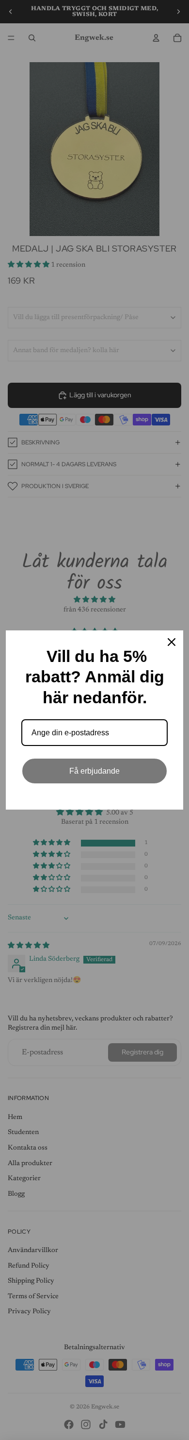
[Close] (171, 642)
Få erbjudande (94, 771)
